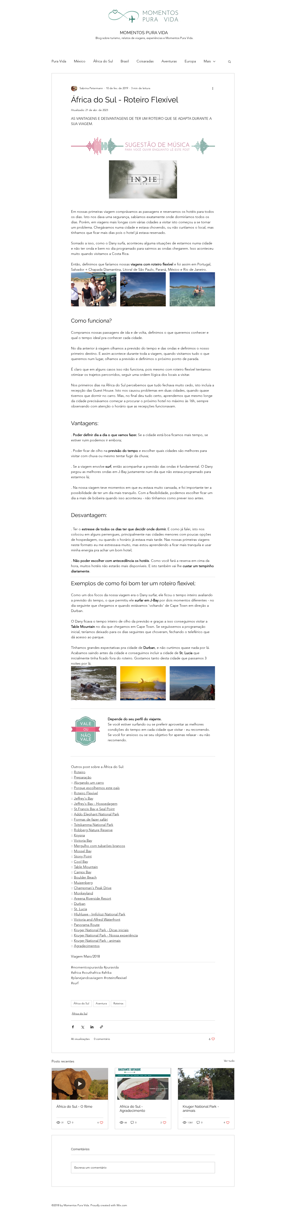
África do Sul (103, 61)
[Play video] (143, 179)
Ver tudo (229, 1060)
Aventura (101, 1003)
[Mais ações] (212, 88)
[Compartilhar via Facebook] (73, 1027)
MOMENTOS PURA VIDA (144, 32)
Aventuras (169, 61)
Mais (207, 61)
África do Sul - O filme (74, 1106)
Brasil (125, 61)
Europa (190, 61)
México (79, 61)
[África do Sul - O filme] (80, 1084)
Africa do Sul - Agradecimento (132, 1108)
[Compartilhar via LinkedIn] (92, 1027)
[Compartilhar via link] (101, 1027)
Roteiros (118, 1003)
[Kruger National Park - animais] (206, 1084)
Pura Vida (59, 61)
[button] (229, 61)
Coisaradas (145, 61)
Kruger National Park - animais (201, 1108)
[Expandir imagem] (93, 289)
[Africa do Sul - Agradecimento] (143, 1084)
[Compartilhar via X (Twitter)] (82, 1027)
